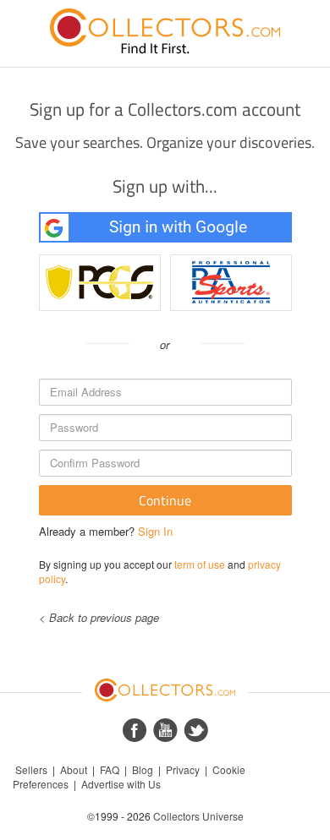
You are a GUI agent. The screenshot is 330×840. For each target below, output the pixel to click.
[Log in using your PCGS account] (100, 282)
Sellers (31, 769)
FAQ (109, 769)
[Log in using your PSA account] (231, 282)
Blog (142, 769)
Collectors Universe (198, 816)
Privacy (183, 769)
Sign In (155, 531)
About (73, 769)
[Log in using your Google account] (165, 227)
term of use (199, 564)
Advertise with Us (121, 784)
